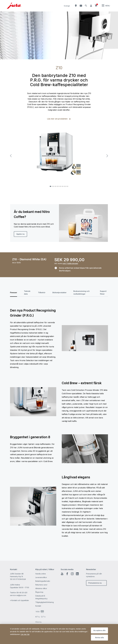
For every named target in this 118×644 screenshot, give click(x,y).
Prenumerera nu (95, 583)
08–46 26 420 (21, 593)
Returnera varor (41, 585)
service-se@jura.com (18, 595)
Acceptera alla (99, 630)
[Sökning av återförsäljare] (75, 5)
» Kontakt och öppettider (19, 600)
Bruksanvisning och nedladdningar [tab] (81, 292)
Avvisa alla (99, 637)
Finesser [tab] (13, 292)
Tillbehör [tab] (41, 292)
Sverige (67, 6)
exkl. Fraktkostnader (70, 263)
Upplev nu (20, 234)
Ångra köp (39, 592)
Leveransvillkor (41, 577)
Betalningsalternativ (42, 581)
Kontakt (38, 606)
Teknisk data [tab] (27, 292)
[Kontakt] (81, 5)
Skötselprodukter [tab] (59, 292)
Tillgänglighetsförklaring (44, 602)
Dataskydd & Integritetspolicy (41, 597)
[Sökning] (86, 5)
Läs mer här (25, 634)
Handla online (40, 574)
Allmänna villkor (41, 588)
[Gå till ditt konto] (91, 5)
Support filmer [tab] (103, 292)
